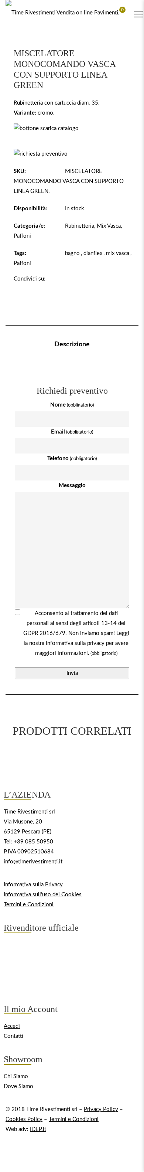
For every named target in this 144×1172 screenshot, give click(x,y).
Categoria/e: (29, 226)
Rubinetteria (79, 226)
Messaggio (72, 485)
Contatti (13, 1036)
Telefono (72, 458)
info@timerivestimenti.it (33, 861)
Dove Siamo (18, 1086)
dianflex (92, 253)
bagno (72, 253)
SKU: (20, 171)
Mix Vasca (109, 226)
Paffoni (22, 236)
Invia (72, 673)
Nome (72, 405)
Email (72, 432)
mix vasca (117, 253)
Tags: (20, 253)
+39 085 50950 (33, 842)
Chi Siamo (16, 1076)
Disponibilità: (30, 208)
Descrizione (72, 344)
